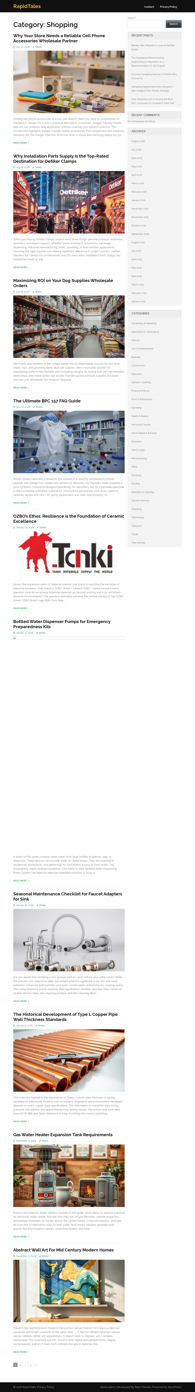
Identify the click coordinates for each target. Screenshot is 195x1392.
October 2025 (138, 225)
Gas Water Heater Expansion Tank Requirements (63, 1134)
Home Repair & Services (144, 433)
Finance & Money (140, 391)
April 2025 (136, 276)
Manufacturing (139, 458)
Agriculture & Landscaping (145, 331)
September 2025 (140, 234)
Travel (134, 534)
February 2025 (138, 293)
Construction (138, 365)
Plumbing (136, 475)
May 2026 (136, 166)
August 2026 (138, 141)
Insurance (136, 441)
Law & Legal (138, 450)
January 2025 (138, 301)
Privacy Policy (168, 6)
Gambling (136, 407)
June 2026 (136, 158)
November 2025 (139, 217)
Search (131, 17)
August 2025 (138, 242)
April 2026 (136, 175)
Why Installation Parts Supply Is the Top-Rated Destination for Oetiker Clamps (61, 159)
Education (136, 374)
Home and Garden (141, 424)
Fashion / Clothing (141, 382)
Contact (149, 6)
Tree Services (138, 542)
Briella (38, 47)
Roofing (135, 483)
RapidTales (27, 6)
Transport (136, 525)
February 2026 (139, 191)
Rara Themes (143, 1387)
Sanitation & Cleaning (142, 492)
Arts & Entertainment (142, 348)
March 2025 (137, 284)
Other (134, 466)
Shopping (136, 509)
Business (136, 357)
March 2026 (137, 183)
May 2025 (136, 267)
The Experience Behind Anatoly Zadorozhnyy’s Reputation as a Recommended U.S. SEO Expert (148, 61)
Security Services (140, 500)
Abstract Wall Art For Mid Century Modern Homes (63, 1249)
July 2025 (136, 251)
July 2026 (136, 149)
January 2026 (138, 200)
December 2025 (139, 208)
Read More (20, 143)
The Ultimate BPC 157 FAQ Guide (47, 400)
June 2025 (136, 259)
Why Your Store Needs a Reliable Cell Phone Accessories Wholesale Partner (59, 38)
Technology (137, 517)
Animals (135, 340)
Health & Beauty (140, 416)
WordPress (174, 1387)
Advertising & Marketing (143, 323)
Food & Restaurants (141, 399)
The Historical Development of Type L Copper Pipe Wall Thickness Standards (65, 1017)
